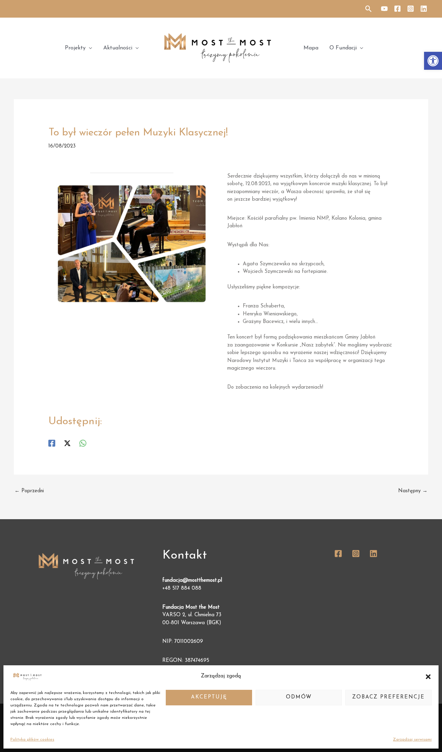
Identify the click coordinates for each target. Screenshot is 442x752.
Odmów (299, 697)
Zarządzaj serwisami (412, 739)
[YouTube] (384, 8)
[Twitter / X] (67, 443)
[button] (433, 61)
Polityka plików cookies (32, 739)
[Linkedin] (423, 8)
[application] (89, 48)
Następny (412, 491)
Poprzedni (29, 491)
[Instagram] (410, 8)
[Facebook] (397, 8)
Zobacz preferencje (388, 697)
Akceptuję (209, 697)
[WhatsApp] (82, 443)
